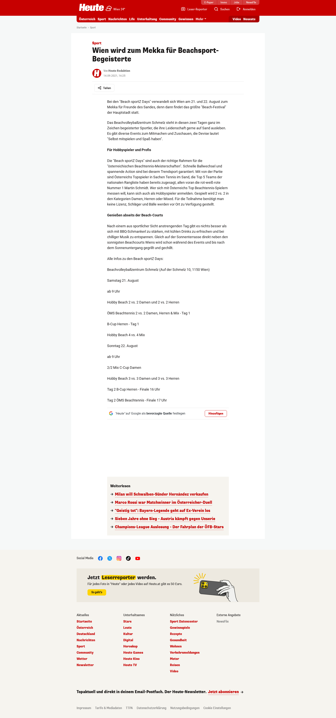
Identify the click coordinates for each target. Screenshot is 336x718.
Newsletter (85, 665)
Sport (102, 19)
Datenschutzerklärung (151, 708)
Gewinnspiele (180, 628)
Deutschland (86, 634)
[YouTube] (137, 558)
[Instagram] (119, 558)
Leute (127, 628)
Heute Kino (131, 659)
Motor (174, 659)
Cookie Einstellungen (217, 708)
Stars (127, 622)
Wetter (82, 659)
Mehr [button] (199, 19)
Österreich (87, 19)
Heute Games (133, 653)
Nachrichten (86, 640)
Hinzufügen (215, 413)
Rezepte (176, 634)
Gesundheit (178, 640)
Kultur (128, 634)
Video (237, 19)
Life (132, 19)
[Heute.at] (91, 7)
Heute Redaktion (119, 71)
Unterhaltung (147, 19)
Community (167, 19)
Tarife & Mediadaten (108, 708)
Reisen (175, 665)
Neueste (249, 19)
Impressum (84, 708)
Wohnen (176, 646)
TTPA (129, 708)
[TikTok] (128, 558)
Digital (128, 640)
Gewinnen (185, 19)
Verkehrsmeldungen (185, 653)
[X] (109, 558)
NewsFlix (223, 622)
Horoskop (130, 646)
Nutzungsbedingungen (185, 708)
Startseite (82, 27)
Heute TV (130, 665)
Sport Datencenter (184, 622)
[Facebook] (100, 558)
